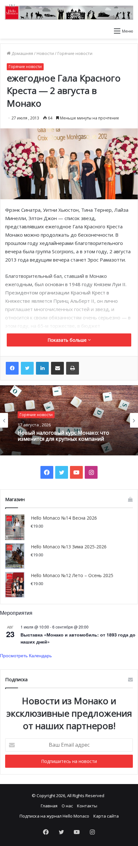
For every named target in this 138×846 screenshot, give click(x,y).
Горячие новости (74, 53)
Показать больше (67, 340)
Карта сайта (106, 816)
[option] (69, 420)
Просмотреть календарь (26, 655)
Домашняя (22, 53)
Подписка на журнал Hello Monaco (54, 816)
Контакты (87, 806)
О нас (67, 806)
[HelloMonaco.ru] (69, 12)
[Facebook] (12, 368)
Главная (49, 806)
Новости (45, 53)
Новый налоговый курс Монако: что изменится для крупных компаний (63, 436)
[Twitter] (27, 368)
